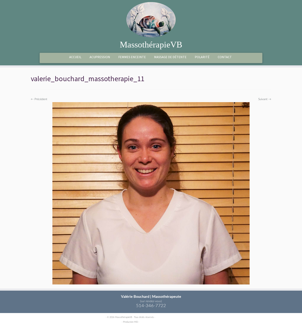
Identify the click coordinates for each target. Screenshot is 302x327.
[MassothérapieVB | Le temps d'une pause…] (151, 19)
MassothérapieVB (151, 44)
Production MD (130, 322)
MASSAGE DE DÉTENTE (170, 57)
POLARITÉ (202, 57)
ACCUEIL (75, 57)
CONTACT (225, 57)
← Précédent (39, 99)
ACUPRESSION (100, 57)
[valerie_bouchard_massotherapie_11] (151, 193)
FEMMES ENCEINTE (132, 57)
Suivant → (264, 99)
